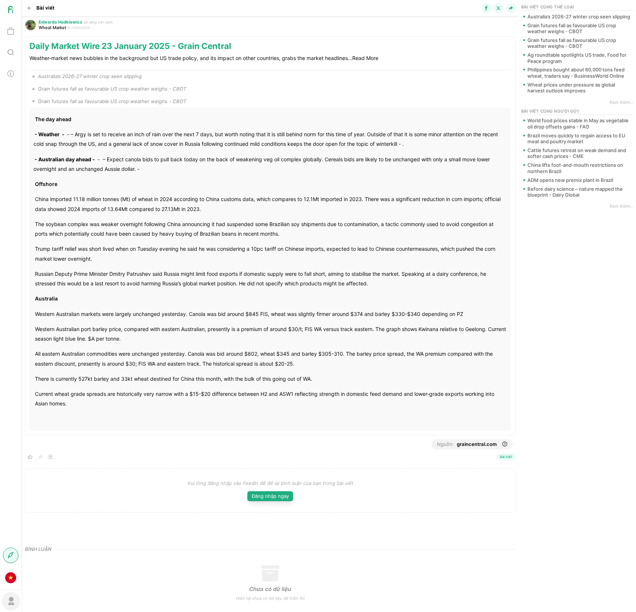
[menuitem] (10, 10)
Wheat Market (52, 27)
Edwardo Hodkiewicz (60, 22)
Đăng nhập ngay (270, 496)
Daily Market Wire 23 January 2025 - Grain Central (130, 46)
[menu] (11, 294)
